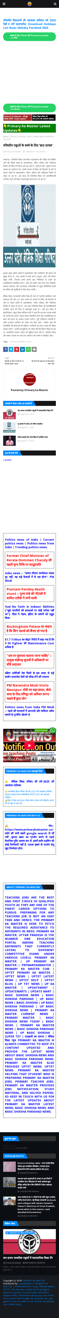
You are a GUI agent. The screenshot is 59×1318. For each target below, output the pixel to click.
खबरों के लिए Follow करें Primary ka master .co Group (29, 108)
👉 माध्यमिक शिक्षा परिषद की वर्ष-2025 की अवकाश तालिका (28, 791)
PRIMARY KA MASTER (33, 1280)
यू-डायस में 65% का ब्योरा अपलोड (30, 423)
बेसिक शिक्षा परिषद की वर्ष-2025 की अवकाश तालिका (43, 117)
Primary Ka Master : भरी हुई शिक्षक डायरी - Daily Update (16, 117)
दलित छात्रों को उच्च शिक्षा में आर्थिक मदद (33, 437)
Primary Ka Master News (21, 136)
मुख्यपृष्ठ (5, 136)
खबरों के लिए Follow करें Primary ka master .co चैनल (29, 36)
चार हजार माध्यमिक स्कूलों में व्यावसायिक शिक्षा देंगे (35, 410)
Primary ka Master (13, 151)
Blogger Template (43, 1311)
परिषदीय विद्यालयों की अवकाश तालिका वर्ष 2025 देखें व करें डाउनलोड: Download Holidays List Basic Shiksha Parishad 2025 (29, 24)
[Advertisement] (29, 72)
